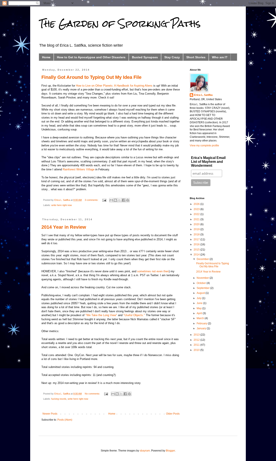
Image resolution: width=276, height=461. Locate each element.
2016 (197, 244)
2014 (197, 254)
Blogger (170, 450)
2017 (197, 239)
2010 (197, 350)
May (199, 308)
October (202, 283)
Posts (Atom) (64, 419)
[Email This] (111, 200)
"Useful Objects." (134, 315)
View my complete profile (204, 145)
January (202, 328)
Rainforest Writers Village (78, 169)
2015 (197, 249)
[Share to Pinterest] (127, 200)
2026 (197, 204)
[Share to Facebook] (123, 200)
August (201, 293)
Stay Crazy (172, 57)
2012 (197, 339)
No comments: (93, 393)
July (199, 298)
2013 (197, 334)
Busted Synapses (145, 57)
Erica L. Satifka (203, 95)
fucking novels (58, 399)
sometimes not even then (153, 271)
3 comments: (92, 200)
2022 (197, 214)
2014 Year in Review (63, 227)
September (203, 288)
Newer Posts (49, 413)
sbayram (145, 450)
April (200, 313)
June (200, 303)
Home (46, 57)
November (203, 277)
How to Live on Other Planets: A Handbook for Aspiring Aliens (114, 85)
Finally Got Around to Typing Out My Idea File (91, 77)
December (203, 259)
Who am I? (219, 57)
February (202, 323)
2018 (197, 234)
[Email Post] (104, 200)
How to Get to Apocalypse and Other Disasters (91, 57)
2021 (197, 219)
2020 (197, 224)
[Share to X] (119, 200)
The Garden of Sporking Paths (120, 23)
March (201, 318)
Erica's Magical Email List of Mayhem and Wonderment (208, 161)
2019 (197, 229)
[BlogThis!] (115, 200)
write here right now (61, 205)
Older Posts (173, 413)
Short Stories (195, 57)
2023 (197, 209)
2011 (197, 344)
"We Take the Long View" (101, 315)
